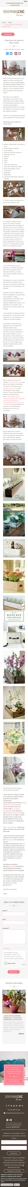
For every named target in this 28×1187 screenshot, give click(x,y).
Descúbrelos (14, 1081)
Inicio (4, 22)
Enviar (14, 972)
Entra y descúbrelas (9, 827)
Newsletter (11, 866)
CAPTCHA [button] (6, 948)
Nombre (4, 910)
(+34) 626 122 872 (15, 5)
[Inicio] (14, 13)
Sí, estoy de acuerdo (6, 1184)
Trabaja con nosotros (14, 1171)
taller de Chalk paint (15, 382)
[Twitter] (11, 53)
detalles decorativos (14, 813)
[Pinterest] (16, 53)
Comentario (5, 928)
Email (3, 919)
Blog (10, 22)
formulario (9, 840)
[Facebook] (7, 53)
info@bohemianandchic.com (15, 3)
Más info (16, 1184)
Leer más (21, 1033)
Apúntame (13, 1153)
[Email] (19, 53)
